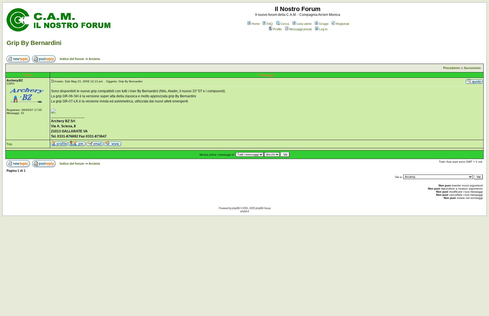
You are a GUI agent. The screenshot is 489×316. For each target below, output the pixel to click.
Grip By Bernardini (34, 42)
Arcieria (94, 59)
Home (256, 23)
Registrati (342, 23)
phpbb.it (244, 211)
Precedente (451, 68)
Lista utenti (304, 23)
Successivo (472, 68)
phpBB (236, 208)
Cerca (284, 23)
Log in (323, 29)
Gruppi (323, 23)
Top (9, 144)
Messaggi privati (300, 29)
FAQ (270, 23)
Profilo (277, 29)
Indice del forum (72, 59)
